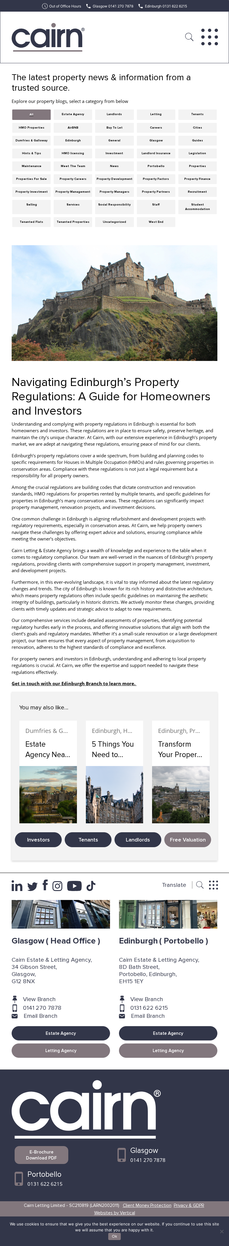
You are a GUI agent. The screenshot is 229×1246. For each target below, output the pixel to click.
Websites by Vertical (114, 1213)
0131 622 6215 (149, 1008)
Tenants (88, 839)
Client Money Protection (147, 1205)
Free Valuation (188, 839)
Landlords (138, 839)
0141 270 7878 (42, 1008)
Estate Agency (61, 1033)
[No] (222, 1231)
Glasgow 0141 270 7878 (113, 6)
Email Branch (41, 1016)
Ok (114, 1236)
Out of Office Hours (65, 6)
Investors (38, 839)
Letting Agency (61, 1050)
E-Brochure (41, 1155)
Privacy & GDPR (189, 1205)
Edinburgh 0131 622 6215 (166, 6)
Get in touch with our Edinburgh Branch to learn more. (74, 683)
